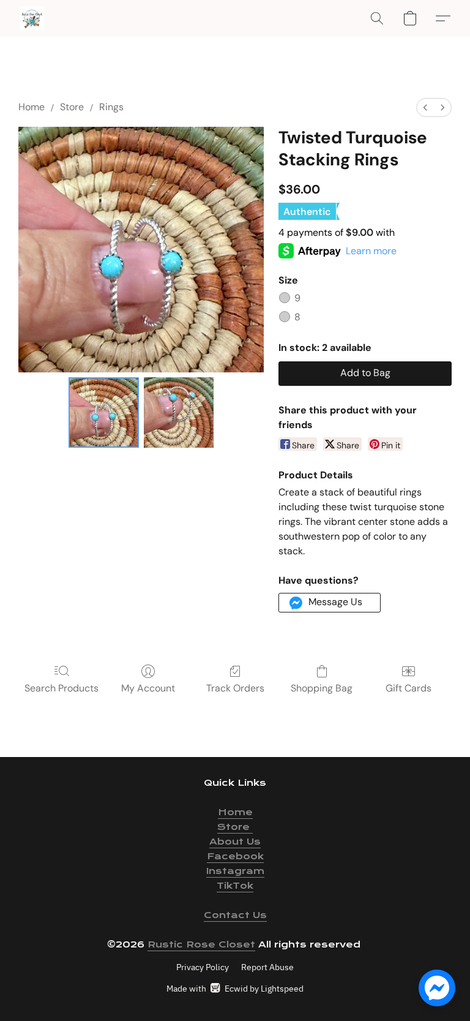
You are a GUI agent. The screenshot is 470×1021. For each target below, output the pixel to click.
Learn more (371, 250)
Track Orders (235, 688)
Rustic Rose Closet (201, 944)
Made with (234, 988)
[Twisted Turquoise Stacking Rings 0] (104, 412)
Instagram (235, 870)
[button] (32, 18)
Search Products (61, 688)
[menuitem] (425, 107)
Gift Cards (408, 688)
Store (72, 106)
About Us (235, 841)
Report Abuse (267, 967)
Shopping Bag (321, 688)
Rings (111, 106)
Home (31, 106)
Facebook (235, 856)
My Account (148, 688)
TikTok (235, 885)
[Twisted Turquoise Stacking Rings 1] (179, 412)
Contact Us (235, 915)
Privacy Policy (202, 967)
